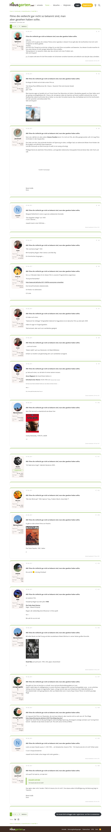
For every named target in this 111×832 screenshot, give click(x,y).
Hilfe (92, 829)
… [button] (17, 26)
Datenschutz (86, 829)
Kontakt (64, 829)
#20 (99, 765)
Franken (21, 476)
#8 (99, 338)
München (21, 420)
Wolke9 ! (21, 381)
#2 (99, 73)
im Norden (20, 258)
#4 (99, 205)
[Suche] (99, 5)
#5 (99, 240)
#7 (99, 308)
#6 (99, 266)
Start (96, 829)
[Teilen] (96, 32)
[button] (51, 5)
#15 (99, 589)
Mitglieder (67, 5)
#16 (99, 628)
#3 (99, 128)
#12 (99, 490)
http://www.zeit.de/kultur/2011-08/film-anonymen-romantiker (45, 282)
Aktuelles (56, 5)
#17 (99, 677)
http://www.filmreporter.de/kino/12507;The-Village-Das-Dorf (44, 718)
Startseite (39, 5)
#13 (99, 515)
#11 (99, 456)
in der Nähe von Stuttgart (19, 698)
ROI (22, 49)
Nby (22, 581)
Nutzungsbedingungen (74, 829)
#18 (99, 707)
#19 (99, 738)
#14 (99, 563)
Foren (47, 5)
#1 (99, 31)
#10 (99, 402)
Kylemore (13, 22)
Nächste (24, 26)
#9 (99, 363)
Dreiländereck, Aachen (19, 286)
